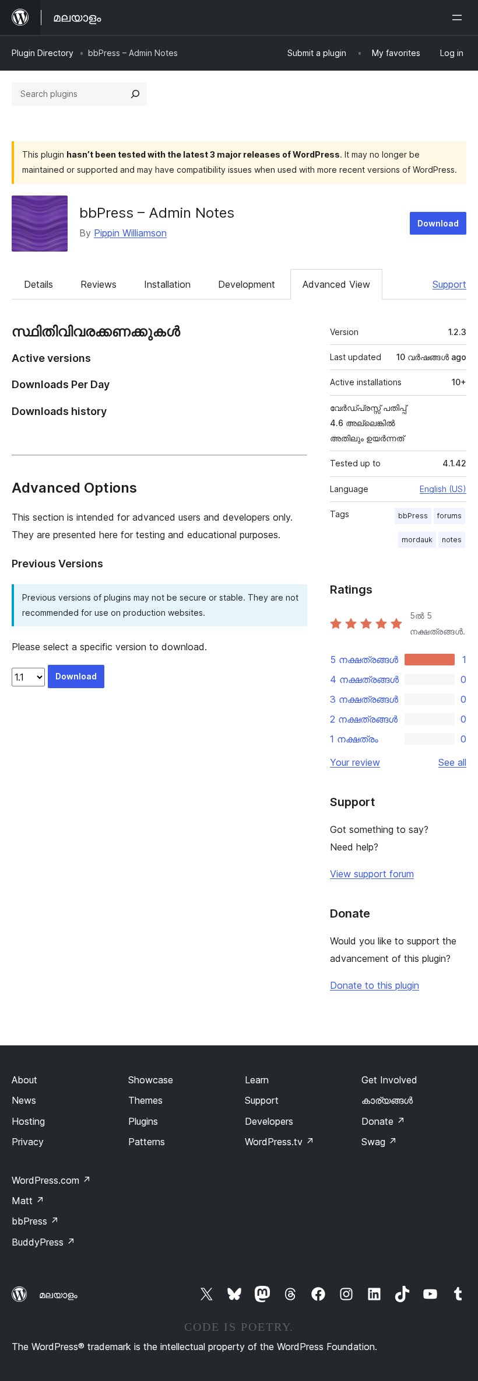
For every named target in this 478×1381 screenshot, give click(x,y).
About (24, 1080)
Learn (257, 1080)
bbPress (413, 515)
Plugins (143, 1121)
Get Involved (389, 1080)
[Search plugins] (135, 94)
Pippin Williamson (130, 233)
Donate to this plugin (374, 985)
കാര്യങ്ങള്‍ (387, 1100)
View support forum (372, 874)
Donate (383, 1121)
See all (452, 762)
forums (449, 515)
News (24, 1100)
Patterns (146, 1142)
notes (452, 539)
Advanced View (336, 284)
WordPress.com (51, 1180)
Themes (145, 1100)
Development (246, 284)
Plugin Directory (42, 53)
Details (38, 284)
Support (449, 284)
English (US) (443, 489)
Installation (167, 284)
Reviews (98, 284)
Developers (269, 1121)
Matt (28, 1200)
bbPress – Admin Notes (156, 212)
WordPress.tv (279, 1142)
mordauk (417, 539)
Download (438, 223)
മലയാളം (58, 1294)
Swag (379, 1142)
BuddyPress (43, 1242)
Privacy (28, 1142)
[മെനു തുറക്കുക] (459, 17)
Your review (355, 762)
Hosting (28, 1121)
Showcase (150, 1080)
